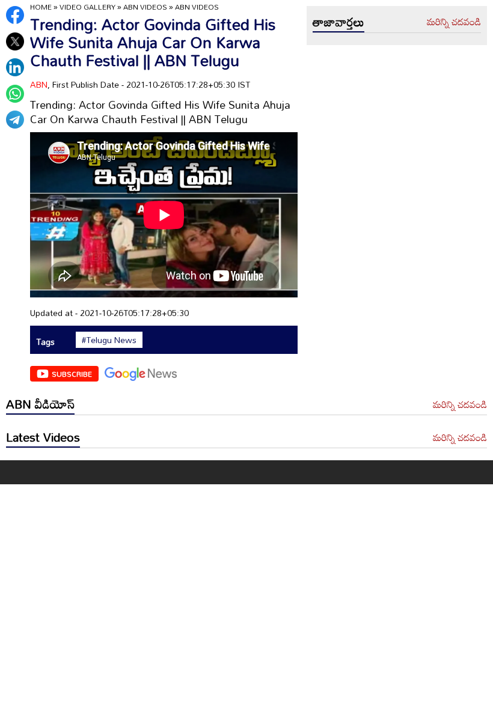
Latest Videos (43, 436)
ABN (38, 84)
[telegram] (15, 120)
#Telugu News (109, 340)
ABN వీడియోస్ (40, 403)
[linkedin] (15, 67)
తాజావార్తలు (338, 21)
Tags (45, 341)
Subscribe (72, 374)
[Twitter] (15, 41)
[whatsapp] (15, 94)
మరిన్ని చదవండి (454, 22)
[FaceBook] (15, 15)
